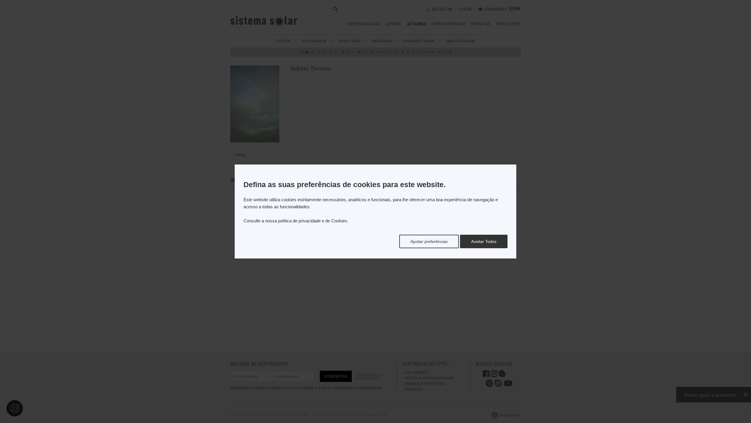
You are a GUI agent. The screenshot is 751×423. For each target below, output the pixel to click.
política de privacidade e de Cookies (312, 220)
